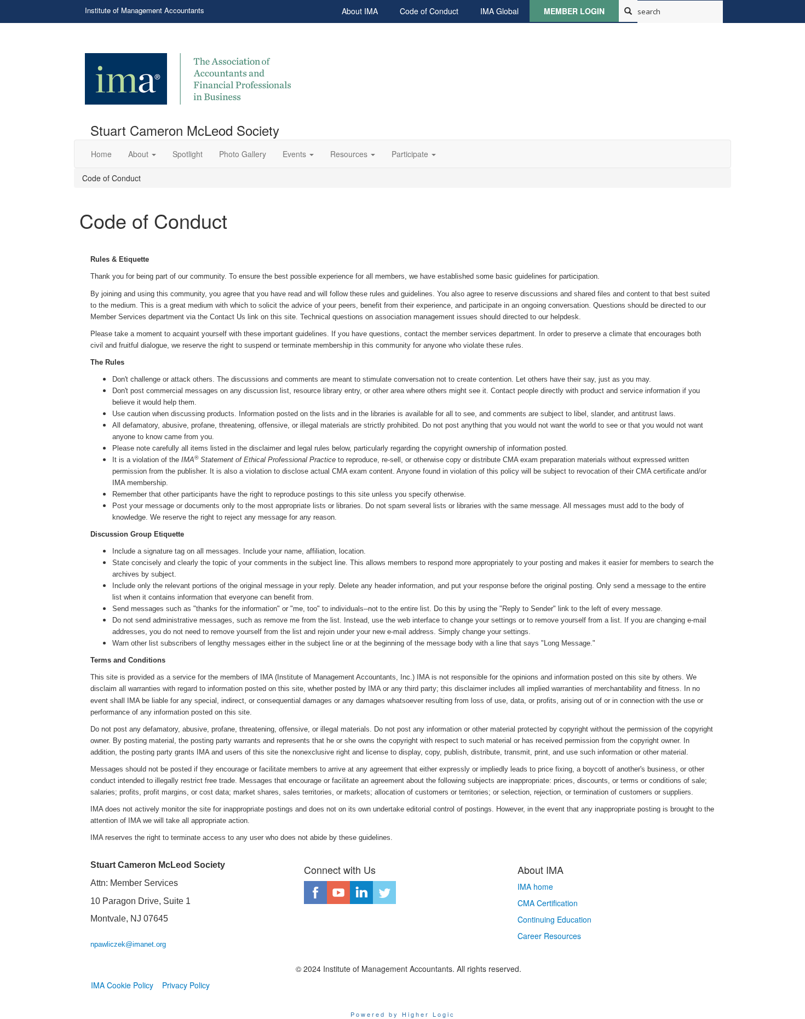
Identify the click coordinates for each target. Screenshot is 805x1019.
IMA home (535, 886)
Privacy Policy (186, 985)
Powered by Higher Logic (402, 1014)
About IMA (360, 10)
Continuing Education (554, 919)
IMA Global (499, 10)
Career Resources (549, 935)
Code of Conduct (429, 10)
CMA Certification (548, 902)
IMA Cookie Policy (122, 985)
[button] (142, 154)
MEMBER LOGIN (574, 10)
